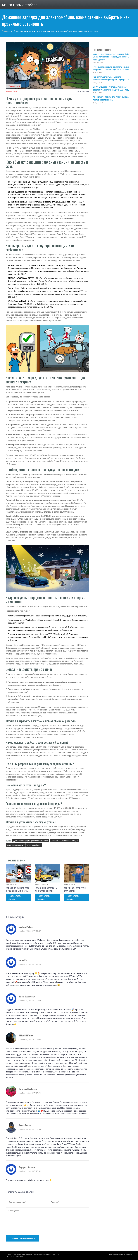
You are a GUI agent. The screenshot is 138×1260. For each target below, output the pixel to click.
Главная (6, 31)
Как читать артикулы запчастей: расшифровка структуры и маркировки (75, 889)
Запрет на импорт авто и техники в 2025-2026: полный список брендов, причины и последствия (18, 889)
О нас (9, 1254)
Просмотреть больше (14, 897)
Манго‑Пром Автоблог (19, 4)
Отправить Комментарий (22, 1238)
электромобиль (33, 845)
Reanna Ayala (11, 91)
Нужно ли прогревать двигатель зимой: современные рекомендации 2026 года (46, 889)
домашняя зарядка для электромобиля (30, 840)
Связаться (19, 1257)
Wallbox (54, 840)
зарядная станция (70, 840)
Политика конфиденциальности (46, 1254)
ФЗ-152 (9, 1257)
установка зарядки (15, 845)
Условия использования (22, 1254)
